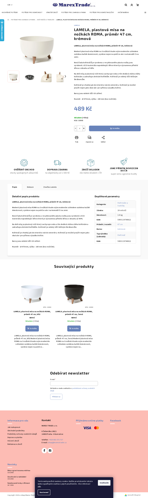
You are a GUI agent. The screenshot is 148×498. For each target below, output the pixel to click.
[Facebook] (44, 450)
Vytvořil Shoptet (134, 495)
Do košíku (116, 128)
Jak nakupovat (13, 427)
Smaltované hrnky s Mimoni (18, 483)
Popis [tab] (14, 187)
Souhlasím (104, 483)
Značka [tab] (50, 187)
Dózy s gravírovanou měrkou (18, 470)
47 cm (120, 224)
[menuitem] (10, 12)
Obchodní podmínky (16, 430)
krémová (121, 229)
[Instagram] (50, 450)
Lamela (77, 25)
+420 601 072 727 (56, 439)
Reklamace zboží (14, 444)
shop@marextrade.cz (57, 442)
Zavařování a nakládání (16, 477)
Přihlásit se (56, 397)
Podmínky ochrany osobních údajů (22, 434)
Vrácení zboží (13, 441)
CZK (8, 5)
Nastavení (44, 492)
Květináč (121, 235)
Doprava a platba (14, 437)
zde (39, 486)
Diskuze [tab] (30, 187)
